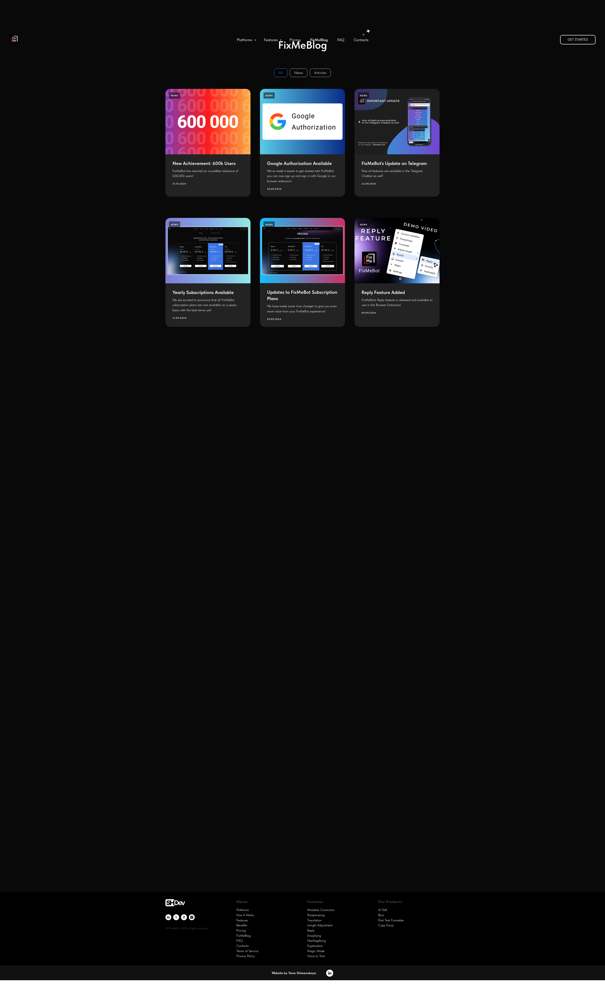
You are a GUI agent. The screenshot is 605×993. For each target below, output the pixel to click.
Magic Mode (315, 951)
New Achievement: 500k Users (299, 551)
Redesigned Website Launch (297, 420)
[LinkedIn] (168, 917)
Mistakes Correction (320, 910)
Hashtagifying (316, 940)
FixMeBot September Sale (200, 688)
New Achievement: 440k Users (393, 688)
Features (271, 40)
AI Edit (382, 910)
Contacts (361, 40)
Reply (311, 930)
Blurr (381, 915)
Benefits (241, 925)
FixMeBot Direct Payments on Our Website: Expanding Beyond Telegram (302, 694)
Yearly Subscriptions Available (203, 292)
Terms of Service (247, 951)
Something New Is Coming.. (390, 420)
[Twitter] (176, 917)
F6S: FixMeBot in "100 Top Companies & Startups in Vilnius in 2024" (208, 556)
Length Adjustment (320, 925)
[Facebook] (184, 917)
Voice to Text (316, 956)
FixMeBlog (319, 40)
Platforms (245, 40)
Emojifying (314, 935)
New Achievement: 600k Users (204, 163)
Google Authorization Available (299, 163)
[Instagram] (192, 917)
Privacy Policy (245, 956)
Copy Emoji (385, 925)
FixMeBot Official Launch (294, 834)
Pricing (295, 40)
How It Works (245, 915)
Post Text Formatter (391, 920)
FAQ (340, 40)
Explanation (315, 946)
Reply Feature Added (383, 292)
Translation (314, 920)
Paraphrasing (315, 915)
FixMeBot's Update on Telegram (394, 163)
